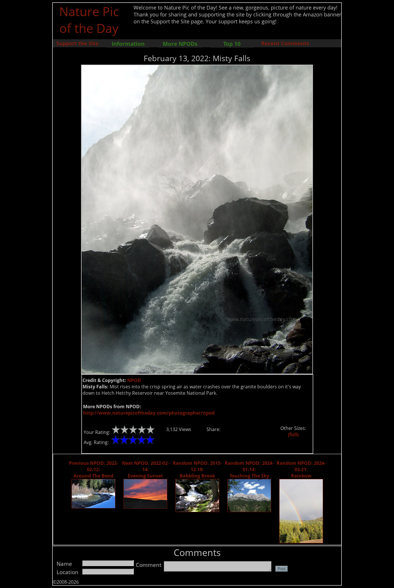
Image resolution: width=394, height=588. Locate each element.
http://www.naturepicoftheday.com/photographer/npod (149, 413)
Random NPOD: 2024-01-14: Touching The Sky (249, 469)
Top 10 (232, 43)
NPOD (134, 380)
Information (128, 43)
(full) (293, 434)
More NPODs (180, 43)
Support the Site (77, 43)
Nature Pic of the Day (89, 19)
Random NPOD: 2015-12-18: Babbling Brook (197, 469)
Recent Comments (285, 43)
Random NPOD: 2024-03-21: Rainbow (301, 469)
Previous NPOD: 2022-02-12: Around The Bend (93, 469)
